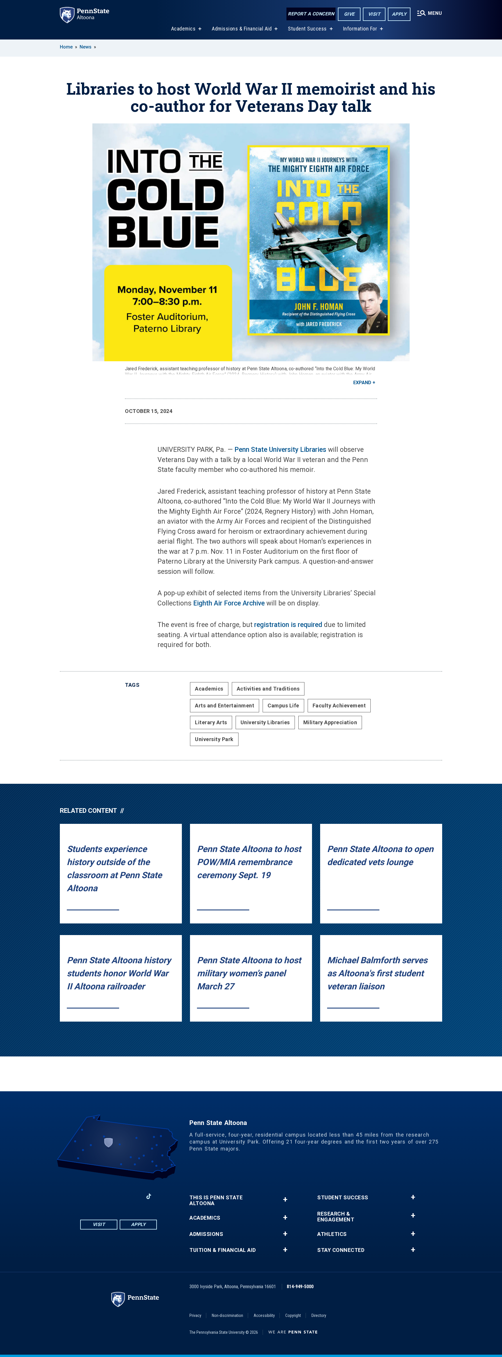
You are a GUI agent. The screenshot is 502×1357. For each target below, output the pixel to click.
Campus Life (283, 705)
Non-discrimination (227, 1315)
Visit (374, 14)
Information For (360, 29)
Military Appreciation (330, 722)
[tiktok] (149, 1196)
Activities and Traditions (268, 689)
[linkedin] (134, 1196)
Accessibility (264, 1315)
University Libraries (265, 722)
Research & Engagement (335, 1217)
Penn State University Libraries (280, 450)
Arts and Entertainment (224, 705)
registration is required (288, 625)
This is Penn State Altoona (216, 1200)
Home (66, 47)
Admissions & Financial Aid (242, 29)
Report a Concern (311, 14)
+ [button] (285, 1199)
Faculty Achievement (339, 705)
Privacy (195, 1315)
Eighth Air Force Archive (229, 603)
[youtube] (118, 1196)
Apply (399, 14)
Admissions (206, 1234)
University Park (214, 739)
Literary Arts (211, 722)
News (86, 47)
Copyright (293, 1315)
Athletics (332, 1234)
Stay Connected (340, 1250)
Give (349, 14)
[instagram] (103, 1196)
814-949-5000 (300, 1286)
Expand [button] (362, 382)
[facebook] (88, 1196)
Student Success (307, 29)
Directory (318, 1315)
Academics (183, 29)
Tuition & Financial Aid (222, 1250)
